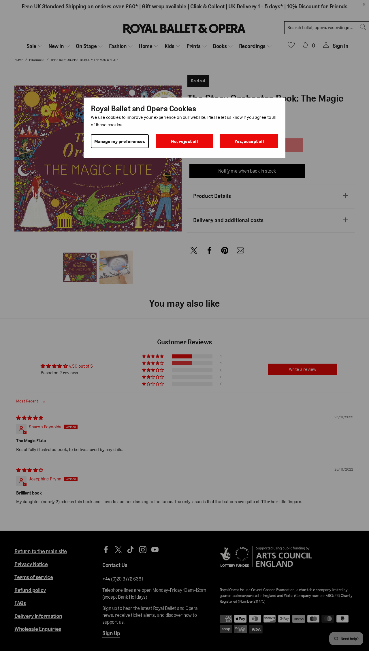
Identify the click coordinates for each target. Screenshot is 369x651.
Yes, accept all (249, 141)
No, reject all (184, 141)
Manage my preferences (119, 141)
